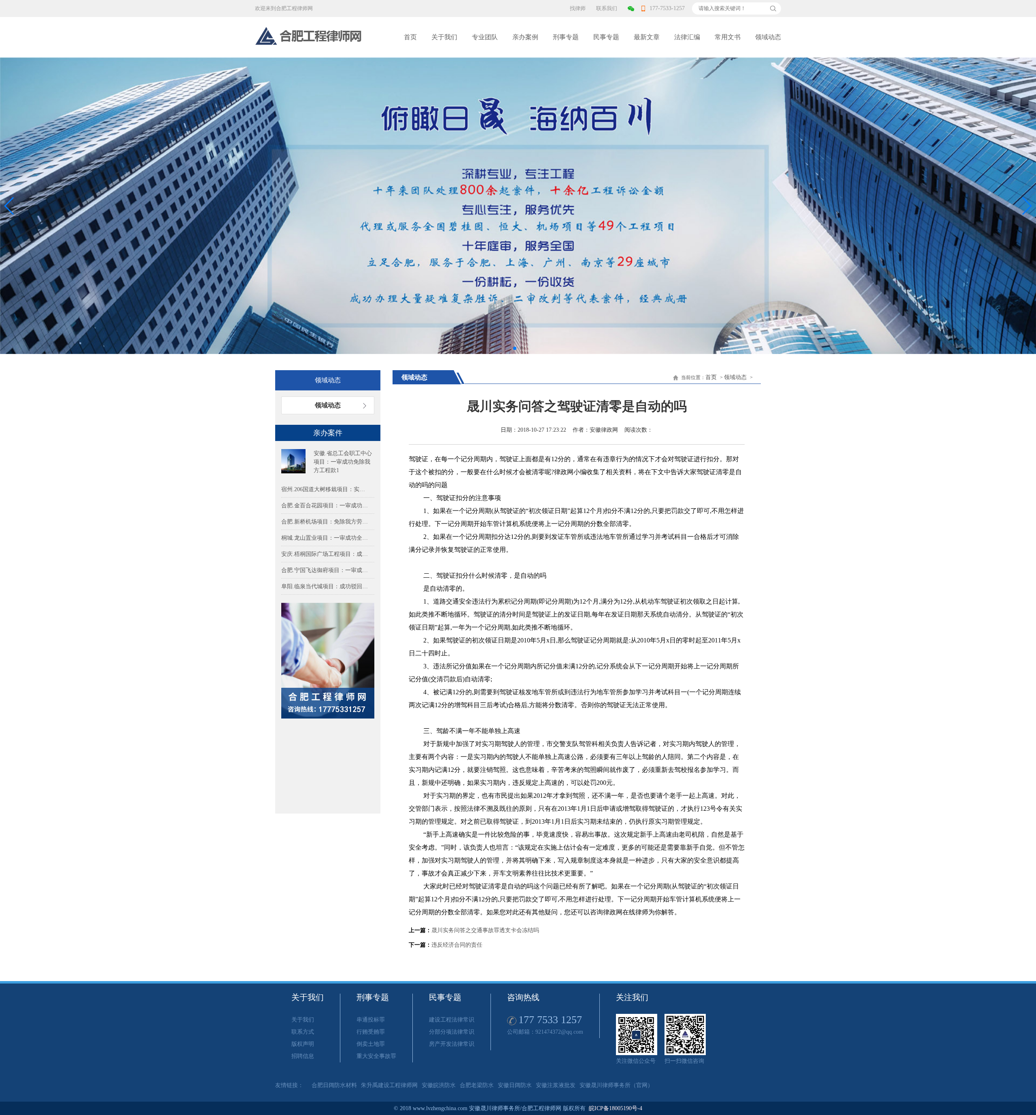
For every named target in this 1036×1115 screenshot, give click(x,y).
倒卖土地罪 (371, 1044)
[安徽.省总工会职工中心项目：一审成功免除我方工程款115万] (293, 461)
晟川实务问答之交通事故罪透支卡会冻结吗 (485, 930)
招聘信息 (302, 1056)
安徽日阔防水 (515, 1085)
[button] (1026, 206)
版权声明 (302, 1044)
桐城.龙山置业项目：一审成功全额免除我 (325, 538)
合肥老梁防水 (477, 1085)
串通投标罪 (371, 1020)
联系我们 (606, 8)
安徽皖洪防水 (439, 1085)
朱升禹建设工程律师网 (389, 1085)
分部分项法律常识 (451, 1032)
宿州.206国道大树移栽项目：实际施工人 (325, 489)
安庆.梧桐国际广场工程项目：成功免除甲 (325, 554)
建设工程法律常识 (451, 1020)
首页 (410, 37)
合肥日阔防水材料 (334, 1085)
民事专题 (606, 37)
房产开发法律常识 (451, 1044)
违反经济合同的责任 (456, 945)
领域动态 (768, 37)
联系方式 (302, 1032)
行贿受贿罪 (371, 1032)
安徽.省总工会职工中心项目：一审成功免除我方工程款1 (343, 461)
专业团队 (485, 37)
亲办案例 (525, 37)
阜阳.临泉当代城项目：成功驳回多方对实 (325, 586)
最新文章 (647, 37)
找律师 (578, 8)
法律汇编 (687, 37)
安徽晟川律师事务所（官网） (616, 1085)
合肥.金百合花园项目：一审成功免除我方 (325, 505)
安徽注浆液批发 (555, 1085)
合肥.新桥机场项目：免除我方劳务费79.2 (325, 522)
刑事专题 (566, 37)
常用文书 (728, 37)
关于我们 (444, 37)
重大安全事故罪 (376, 1056)
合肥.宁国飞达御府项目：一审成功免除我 (325, 570)
